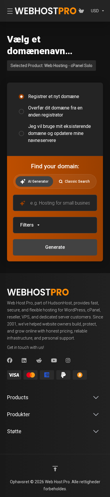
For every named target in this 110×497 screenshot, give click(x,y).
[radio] (21, 96)
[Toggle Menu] (7, 11)
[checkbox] (21, 259)
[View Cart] (82, 11)
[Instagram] (68, 361)
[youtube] (53, 361)
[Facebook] (9, 361)
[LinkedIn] (24, 361)
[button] (55, 225)
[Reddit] (39, 361)
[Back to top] (55, 469)
